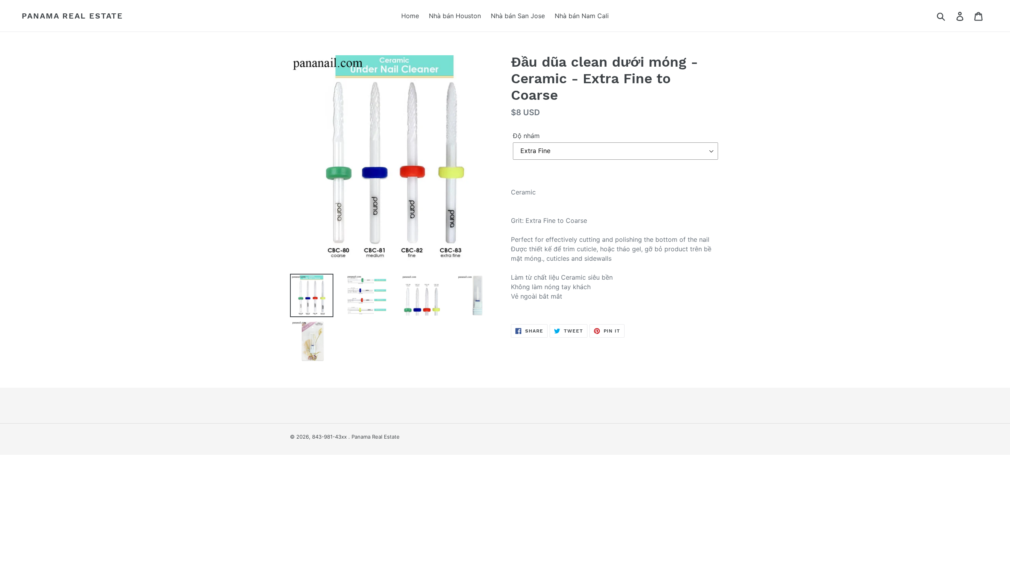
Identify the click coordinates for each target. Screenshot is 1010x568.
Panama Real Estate (72, 16)
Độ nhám (526, 136)
